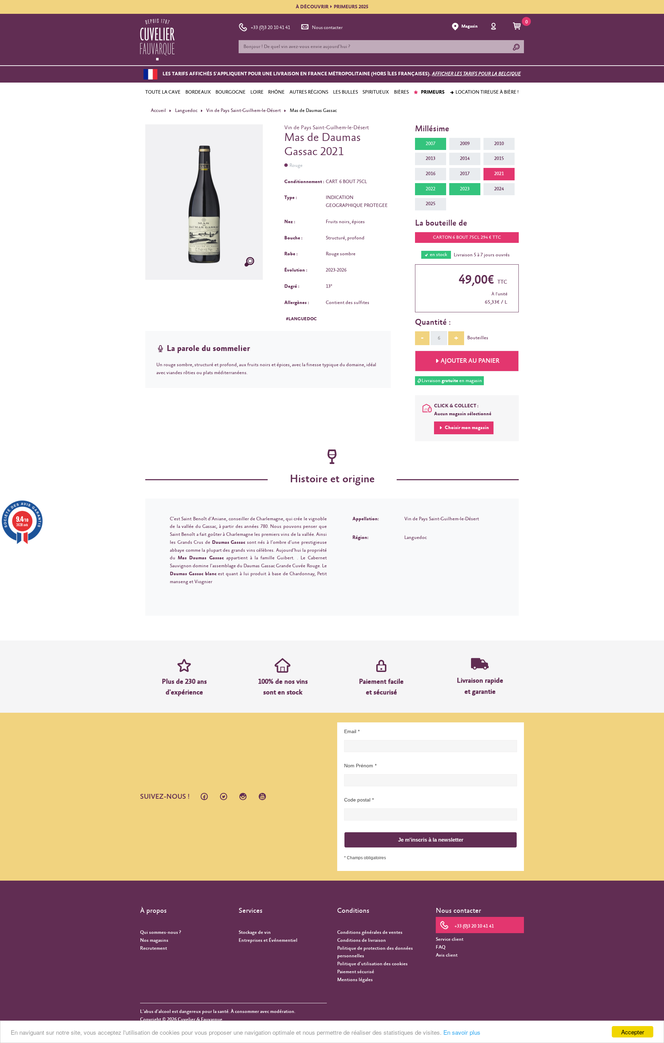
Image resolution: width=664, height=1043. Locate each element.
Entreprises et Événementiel (268, 940)
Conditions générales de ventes (370, 932)
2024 (499, 189)
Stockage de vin (255, 932)
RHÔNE (276, 92)
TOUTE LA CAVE (163, 92)
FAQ (440, 947)
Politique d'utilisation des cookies (372, 964)
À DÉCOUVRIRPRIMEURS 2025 (332, 7)
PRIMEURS (432, 92)
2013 (430, 158)
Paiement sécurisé (355, 972)
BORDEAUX (198, 92)
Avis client (447, 955)
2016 (430, 174)
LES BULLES (345, 92)
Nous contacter (327, 27)
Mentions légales (355, 980)
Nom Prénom (358, 765)
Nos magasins (154, 940)
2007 (430, 143)
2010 (499, 143)
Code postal (357, 800)
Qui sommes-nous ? (160, 932)
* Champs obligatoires (365, 857)
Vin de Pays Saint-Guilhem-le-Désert (243, 110)
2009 (465, 143)
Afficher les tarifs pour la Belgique (476, 74)
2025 (430, 204)
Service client (449, 939)
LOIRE (257, 92)
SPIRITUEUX (375, 92)
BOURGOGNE (230, 92)
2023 (465, 189)
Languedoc (186, 110)
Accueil (158, 110)
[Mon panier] (518, 27)
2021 (499, 174)
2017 (465, 174)
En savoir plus (461, 1032)
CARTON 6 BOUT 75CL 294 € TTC (467, 237)
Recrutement (153, 948)
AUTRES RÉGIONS (308, 92)
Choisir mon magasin (466, 427)
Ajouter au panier (470, 361)
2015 (499, 158)
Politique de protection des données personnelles (375, 952)
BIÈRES (401, 92)
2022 (430, 189)
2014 (465, 158)
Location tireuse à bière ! (486, 92)
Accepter (632, 1031)
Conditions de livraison (361, 940)
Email (350, 731)
